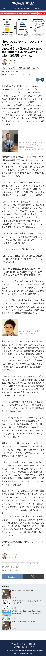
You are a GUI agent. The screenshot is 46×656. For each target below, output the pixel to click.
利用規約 (32, 644)
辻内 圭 (12, 63)
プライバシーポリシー (18, 644)
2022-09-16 (13, 61)
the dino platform (25, 653)
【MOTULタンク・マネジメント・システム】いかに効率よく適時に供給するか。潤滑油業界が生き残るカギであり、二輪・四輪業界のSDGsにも (23, 48)
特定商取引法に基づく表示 (24, 647)
